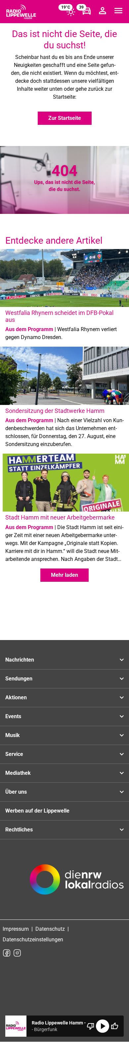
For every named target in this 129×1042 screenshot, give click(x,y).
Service (14, 754)
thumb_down (91, 1026)
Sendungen (18, 678)
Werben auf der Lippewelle (37, 811)
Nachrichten (19, 660)
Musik (12, 735)
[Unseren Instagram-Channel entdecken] (17, 953)
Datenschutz (50, 929)
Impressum (16, 929)
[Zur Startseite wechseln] (21, 12)
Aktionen (16, 697)
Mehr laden (64, 575)
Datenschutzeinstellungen (33, 939)
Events (13, 716)
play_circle (102, 1026)
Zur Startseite (64, 118)
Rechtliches (19, 829)
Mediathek (18, 773)
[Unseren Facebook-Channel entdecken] (7, 953)
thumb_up (114, 1026)
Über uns (16, 792)
